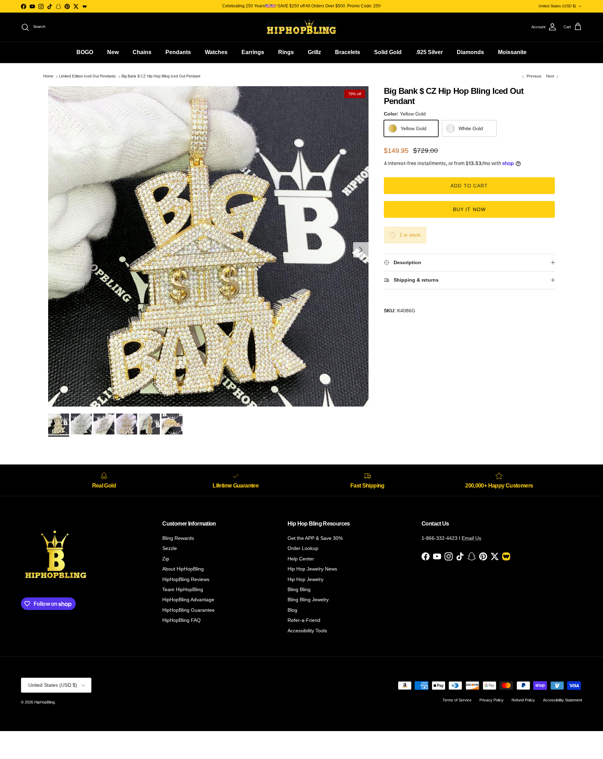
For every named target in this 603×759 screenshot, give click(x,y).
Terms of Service (456, 700)
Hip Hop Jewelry (305, 579)
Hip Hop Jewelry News (312, 569)
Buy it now (469, 209)
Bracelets (347, 52)
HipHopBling (44, 702)
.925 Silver (429, 52)
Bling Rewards (178, 538)
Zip (165, 558)
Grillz (314, 52)
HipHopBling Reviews (185, 579)
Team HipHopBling (182, 589)
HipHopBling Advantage (188, 599)
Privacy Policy (491, 700)
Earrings (252, 52)
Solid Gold (388, 52)
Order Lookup (303, 548)
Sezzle (169, 548)
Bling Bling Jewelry (308, 599)
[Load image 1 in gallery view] (208, 246)
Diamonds (470, 52)
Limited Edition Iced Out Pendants (87, 76)
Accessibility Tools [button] (307, 630)
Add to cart (469, 185)
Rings (286, 52)
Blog (292, 610)
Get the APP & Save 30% (315, 538)
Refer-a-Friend (304, 620)
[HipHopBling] (301, 27)
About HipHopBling (183, 569)
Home (48, 76)
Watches (216, 52)
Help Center (301, 558)
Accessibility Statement (562, 700)
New (113, 52)
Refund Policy (523, 700)
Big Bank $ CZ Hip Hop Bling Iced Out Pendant (160, 76)
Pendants (178, 52)
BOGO (84, 52)
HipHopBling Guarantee (188, 610)
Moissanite (512, 52)
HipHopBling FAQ (181, 620)
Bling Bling (299, 589)
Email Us (471, 538)
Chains (142, 52)
